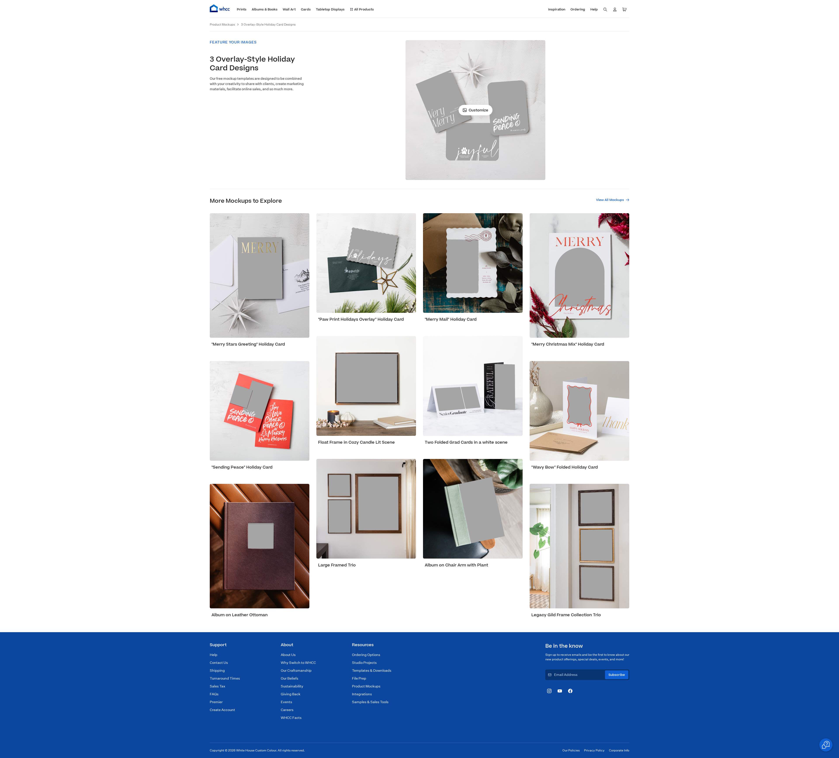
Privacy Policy (594, 750)
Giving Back (290, 694)
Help (213, 655)
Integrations (362, 694)
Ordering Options (366, 655)
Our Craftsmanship (296, 670)
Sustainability (292, 686)
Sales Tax (217, 686)
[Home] (220, 8)
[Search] (605, 9)
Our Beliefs (289, 678)
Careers (287, 710)
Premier (216, 702)
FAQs (214, 694)
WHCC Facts (291, 718)
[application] (826, 745)
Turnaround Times (225, 678)
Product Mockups (222, 24)
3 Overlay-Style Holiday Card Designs (268, 24)
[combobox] (605, 9)
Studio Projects (364, 663)
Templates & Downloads (371, 670)
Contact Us (219, 663)
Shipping (217, 670)
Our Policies (571, 750)
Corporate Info (619, 750)
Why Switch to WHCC (298, 663)
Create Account (222, 710)
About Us (288, 655)
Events (286, 702)
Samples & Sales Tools (370, 702)
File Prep (359, 678)
